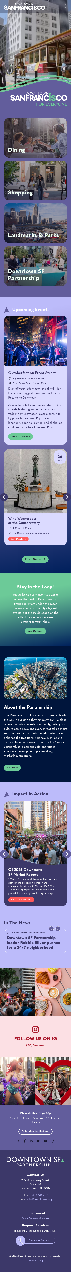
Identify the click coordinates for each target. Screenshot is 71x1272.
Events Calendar (34, 559)
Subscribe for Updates (35, 1131)
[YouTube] (45, 1141)
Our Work (12, 768)
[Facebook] (25, 1141)
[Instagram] (18, 1141)
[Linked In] (31, 1141)
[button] (67, 497)
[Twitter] (38, 1141)
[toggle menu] (65, 6)
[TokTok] (53, 1141)
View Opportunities (33, 1218)
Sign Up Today (35, 631)
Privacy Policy (35, 1260)
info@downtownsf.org (39, 1199)
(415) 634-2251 (40, 1195)
